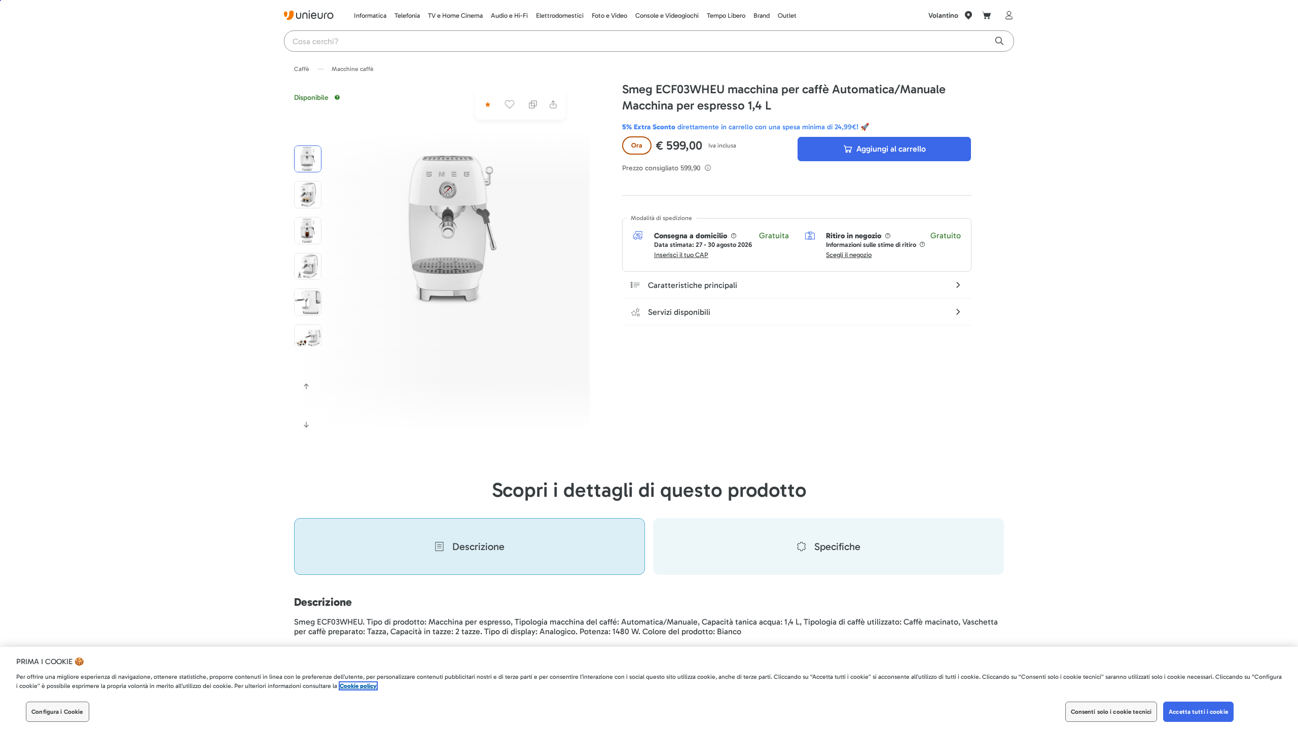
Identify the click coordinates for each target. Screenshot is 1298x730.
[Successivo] (306, 425)
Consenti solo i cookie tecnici (1111, 711)
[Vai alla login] (1007, 15)
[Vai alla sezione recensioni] (486, 104)
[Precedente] (306, 386)
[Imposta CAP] (968, 15)
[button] (452, 228)
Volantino (943, 15)
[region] (649, 688)
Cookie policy (358, 685)
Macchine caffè (353, 68)
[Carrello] (987, 15)
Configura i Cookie (57, 711)
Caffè (301, 68)
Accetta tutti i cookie (1198, 711)
